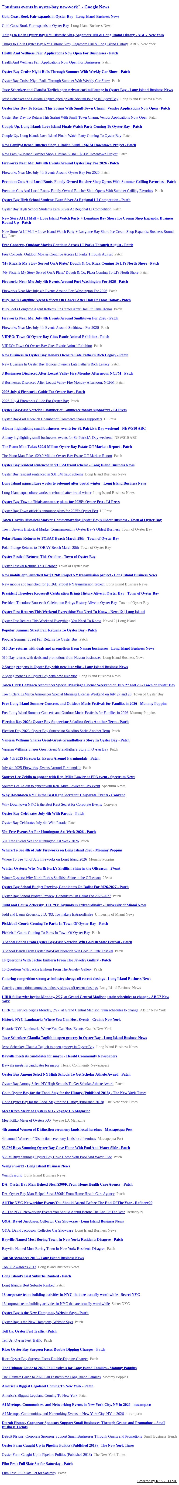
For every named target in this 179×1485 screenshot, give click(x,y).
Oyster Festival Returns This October (29, 566)
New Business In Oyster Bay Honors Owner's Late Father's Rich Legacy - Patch (65, 355)
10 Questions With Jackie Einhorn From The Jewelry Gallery (47, 969)
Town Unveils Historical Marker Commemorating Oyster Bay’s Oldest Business (61, 529)
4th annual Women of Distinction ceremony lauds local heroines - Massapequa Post (67, 1129)
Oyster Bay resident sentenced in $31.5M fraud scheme (42, 474)
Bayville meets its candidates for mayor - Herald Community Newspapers (59, 1056)
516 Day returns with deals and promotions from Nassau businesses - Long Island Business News (78, 648)
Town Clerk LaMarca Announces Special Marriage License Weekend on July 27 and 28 (66, 694)
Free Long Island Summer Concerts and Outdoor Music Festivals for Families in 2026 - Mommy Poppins (84, 703)
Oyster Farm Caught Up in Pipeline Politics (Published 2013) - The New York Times (68, 1445)
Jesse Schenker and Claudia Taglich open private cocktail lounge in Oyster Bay (60, 99)
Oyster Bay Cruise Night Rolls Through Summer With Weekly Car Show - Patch (66, 72)
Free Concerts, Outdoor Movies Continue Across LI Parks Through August (57, 254)
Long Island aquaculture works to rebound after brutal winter (46, 493)
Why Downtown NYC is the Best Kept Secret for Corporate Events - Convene (63, 795)
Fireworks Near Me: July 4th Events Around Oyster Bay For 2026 (51, 172)
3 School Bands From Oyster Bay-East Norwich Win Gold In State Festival (57, 951)
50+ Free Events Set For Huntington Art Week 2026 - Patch (49, 832)
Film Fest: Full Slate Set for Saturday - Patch (37, 1464)
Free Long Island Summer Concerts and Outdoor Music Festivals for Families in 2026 (65, 713)
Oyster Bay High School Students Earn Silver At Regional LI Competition (56, 209)
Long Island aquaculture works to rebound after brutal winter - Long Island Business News (74, 483)
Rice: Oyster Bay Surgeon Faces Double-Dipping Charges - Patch (53, 1349)
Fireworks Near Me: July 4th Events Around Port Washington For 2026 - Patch (65, 282)
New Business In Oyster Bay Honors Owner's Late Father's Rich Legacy (56, 364)
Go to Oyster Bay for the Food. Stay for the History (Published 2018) (53, 1102)
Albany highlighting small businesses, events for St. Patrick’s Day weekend (57, 437)
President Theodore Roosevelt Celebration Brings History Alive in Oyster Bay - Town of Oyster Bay (80, 593)
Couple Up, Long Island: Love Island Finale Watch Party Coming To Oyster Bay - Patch (72, 126)
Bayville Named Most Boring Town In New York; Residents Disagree (53, 1249)
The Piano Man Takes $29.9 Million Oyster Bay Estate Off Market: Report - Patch (67, 447)
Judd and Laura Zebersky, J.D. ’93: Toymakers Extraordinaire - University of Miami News (74, 905)
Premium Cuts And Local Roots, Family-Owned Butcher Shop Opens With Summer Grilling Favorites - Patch (89, 182)
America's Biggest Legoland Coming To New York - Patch (47, 1386)
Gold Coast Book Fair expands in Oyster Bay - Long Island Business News (60, 16)
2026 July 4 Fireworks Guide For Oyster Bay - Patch (43, 392)
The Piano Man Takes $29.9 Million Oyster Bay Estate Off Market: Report (57, 456)
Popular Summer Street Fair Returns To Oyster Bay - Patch (49, 630)
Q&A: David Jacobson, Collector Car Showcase (37, 1230)
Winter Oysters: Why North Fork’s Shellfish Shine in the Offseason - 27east (61, 868)
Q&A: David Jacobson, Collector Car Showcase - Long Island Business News (63, 1221)
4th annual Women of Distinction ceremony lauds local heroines (49, 1139)
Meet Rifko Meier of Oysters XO (26, 1120)
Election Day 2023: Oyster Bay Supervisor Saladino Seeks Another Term (56, 731)
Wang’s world (12, 1175)
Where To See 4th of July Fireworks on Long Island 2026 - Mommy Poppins (62, 850)
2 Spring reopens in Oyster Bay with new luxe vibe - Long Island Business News (65, 667)
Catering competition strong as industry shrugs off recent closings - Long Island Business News (76, 979)
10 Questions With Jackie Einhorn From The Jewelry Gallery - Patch (56, 960)
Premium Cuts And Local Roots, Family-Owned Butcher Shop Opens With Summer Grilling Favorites (77, 191)
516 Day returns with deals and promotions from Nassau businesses (51, 657)
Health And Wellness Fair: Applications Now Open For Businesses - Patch (60, 53)
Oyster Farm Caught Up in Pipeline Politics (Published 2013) (47, 1455)
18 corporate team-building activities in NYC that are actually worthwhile (56, 1304)
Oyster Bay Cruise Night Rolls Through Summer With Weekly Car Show (56, 81)
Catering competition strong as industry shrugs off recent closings (50, 988)
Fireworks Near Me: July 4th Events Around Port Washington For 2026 (54, 291)
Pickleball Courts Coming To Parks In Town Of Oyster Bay (46, 933)
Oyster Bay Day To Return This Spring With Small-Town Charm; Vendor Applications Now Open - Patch (86, 108)
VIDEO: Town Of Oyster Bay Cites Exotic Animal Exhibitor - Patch (55, 337)
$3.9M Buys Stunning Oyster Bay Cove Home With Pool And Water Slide (57, 1157)
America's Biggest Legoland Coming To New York (39, 1395)
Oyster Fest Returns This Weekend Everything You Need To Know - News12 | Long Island (73, 612)
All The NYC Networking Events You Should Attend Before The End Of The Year (63, 1212)
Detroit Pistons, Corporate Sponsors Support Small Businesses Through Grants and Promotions (72, 1436)
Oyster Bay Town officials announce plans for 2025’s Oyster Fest (50, 511)
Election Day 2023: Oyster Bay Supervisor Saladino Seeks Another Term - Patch (65, 722)
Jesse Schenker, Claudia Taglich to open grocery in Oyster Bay (48, 1047)
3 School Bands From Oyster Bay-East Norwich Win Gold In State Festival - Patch (67, 942)
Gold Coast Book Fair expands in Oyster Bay (35, 26)
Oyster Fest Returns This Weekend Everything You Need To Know (51, 621)
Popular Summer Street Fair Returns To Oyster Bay (40, 639)
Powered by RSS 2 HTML (157, 1481)
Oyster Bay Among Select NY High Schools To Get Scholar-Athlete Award (58, 1084)
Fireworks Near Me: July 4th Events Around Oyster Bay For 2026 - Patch (60, 163)
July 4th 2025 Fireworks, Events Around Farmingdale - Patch (51, 758)
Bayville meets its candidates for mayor (30, 1065)
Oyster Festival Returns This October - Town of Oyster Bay (49, 557)
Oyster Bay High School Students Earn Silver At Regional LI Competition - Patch (66, 200)
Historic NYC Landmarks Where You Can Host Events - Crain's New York (61, 1019)
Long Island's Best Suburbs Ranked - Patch (36, 1276)
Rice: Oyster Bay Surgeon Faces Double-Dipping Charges (45, 1359)
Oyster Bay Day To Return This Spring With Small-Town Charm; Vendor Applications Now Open (74, 117)
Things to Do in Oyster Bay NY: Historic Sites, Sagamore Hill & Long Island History (65, 44)
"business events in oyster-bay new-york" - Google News (55, 6)
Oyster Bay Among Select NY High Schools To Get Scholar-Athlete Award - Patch (66, 1074)
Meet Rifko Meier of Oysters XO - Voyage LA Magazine (46, 1111)
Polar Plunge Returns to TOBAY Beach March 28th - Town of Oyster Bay (60, 538)
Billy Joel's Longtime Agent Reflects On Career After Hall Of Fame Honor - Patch (66, 300)
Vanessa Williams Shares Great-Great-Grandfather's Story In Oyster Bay (55, 749)
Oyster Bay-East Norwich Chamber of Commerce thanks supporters (52, 419)
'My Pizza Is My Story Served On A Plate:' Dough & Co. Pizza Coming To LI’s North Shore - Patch (80, 263)
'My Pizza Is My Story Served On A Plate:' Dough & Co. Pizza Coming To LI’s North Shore (70, 272)
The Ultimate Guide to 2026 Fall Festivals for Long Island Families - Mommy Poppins (69, 1368)
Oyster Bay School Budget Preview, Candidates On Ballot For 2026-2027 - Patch (65, 887)
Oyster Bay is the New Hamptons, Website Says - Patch (45, 1313)
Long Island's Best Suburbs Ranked (28, 1285)
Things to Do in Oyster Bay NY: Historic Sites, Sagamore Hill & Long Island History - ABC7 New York (83, 35)
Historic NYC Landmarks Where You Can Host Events (42, 1029)
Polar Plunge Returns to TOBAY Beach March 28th (40, 547)
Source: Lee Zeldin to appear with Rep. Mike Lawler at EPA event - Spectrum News (68, 777)
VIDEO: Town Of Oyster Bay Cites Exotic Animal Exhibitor (47, 346)
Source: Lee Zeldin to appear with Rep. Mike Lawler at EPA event (51, 786)
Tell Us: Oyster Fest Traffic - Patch (29, 1331)
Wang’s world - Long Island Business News (36, 1166)
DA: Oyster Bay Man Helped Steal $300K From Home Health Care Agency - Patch (67, 1184)
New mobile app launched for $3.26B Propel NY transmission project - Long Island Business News (79, 575)
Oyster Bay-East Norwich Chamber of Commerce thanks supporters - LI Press (64, 410)
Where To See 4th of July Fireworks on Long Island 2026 (44, 859)
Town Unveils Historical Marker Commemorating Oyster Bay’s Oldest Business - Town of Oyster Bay (82, 520)
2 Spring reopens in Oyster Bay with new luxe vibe (39, 676)
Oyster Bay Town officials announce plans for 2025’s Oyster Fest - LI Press (61, 502)
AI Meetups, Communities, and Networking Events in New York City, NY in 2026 (63, 1414)
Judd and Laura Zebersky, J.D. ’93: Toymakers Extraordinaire (47, 914)
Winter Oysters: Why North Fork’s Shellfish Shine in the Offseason (51, 878)
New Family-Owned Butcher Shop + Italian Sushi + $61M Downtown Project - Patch (69, 145)
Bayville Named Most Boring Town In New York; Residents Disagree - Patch (62, 1239)
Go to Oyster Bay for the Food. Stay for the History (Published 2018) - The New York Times (74, 1093)
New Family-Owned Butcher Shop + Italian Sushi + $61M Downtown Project (59, 154)
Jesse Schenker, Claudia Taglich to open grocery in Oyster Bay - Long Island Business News (74, 1038)
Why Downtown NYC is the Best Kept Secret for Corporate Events (52, 804)
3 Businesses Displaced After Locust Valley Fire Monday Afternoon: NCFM (58, 382)
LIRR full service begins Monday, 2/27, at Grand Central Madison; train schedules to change (70, 1010)
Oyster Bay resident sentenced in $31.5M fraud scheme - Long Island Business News (68, 465)
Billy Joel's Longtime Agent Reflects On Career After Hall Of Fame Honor (57, 309)
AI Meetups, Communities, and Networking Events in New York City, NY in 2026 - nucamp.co (76, 1405)
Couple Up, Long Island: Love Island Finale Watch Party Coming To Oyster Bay (61, 136)
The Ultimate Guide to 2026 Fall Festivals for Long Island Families (51, 1377)
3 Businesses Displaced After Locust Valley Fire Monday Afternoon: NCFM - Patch (67, 373)
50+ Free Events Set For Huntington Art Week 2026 (40, 841)
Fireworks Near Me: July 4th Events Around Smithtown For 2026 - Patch (60, 318)
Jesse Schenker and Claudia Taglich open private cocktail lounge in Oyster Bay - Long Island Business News (87, 90)
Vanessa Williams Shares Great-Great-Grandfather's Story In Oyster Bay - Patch (66, 740)
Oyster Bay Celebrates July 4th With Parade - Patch (43, 813)
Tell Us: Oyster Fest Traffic (22, 1340)
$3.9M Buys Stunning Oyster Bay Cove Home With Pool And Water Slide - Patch (66, 1148)
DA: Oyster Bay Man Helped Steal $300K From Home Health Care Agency (58, 1194)
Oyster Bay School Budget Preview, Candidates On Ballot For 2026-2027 (56, 896)
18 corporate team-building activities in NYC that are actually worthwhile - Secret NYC (71, 1295)
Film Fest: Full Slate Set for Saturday (29, 1473)
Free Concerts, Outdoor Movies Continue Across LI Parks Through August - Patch (67, 245)
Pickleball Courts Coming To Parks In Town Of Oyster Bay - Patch (55, 923)
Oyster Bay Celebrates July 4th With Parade (34, 823)
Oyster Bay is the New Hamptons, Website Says (37, 1322)
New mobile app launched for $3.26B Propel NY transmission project (53, 584)
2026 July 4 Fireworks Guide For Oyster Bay (35, 401)
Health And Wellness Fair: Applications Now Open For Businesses (51, 62)
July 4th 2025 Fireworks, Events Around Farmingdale (41, 768)
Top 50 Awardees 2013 (19, 1267)
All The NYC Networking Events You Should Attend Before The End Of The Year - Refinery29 (77, 1203)
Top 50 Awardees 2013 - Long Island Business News (43, 1258)
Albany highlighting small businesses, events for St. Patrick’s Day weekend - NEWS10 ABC (74, 428)
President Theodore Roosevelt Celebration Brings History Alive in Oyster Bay (59, 603)
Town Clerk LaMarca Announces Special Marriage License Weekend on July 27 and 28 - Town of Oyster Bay (88, 685)
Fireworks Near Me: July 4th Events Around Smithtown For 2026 (50, 328)
